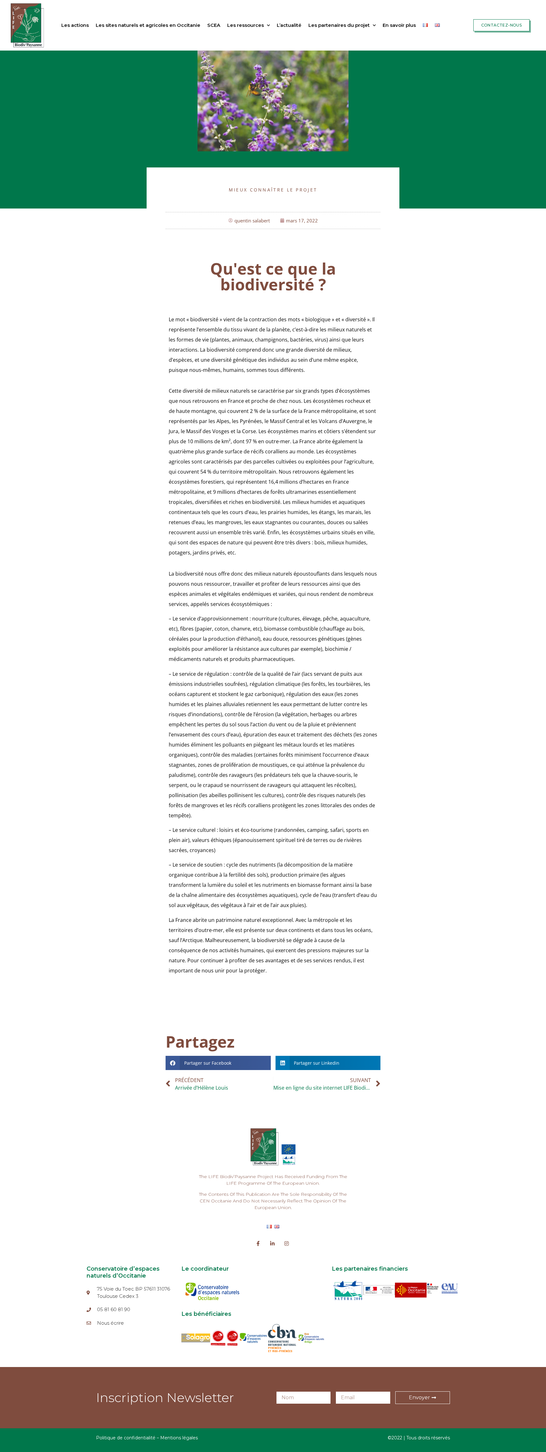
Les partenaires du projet (339, 25)
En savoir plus (399, 25)
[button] (218, 1063)
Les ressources (245, 25)
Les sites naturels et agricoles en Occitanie (148, 25)
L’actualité (289, 25)
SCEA (213, 25)
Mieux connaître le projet (273, 190)
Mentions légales (179, 1438)
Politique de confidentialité (125, 1438)
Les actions (75, 25)
